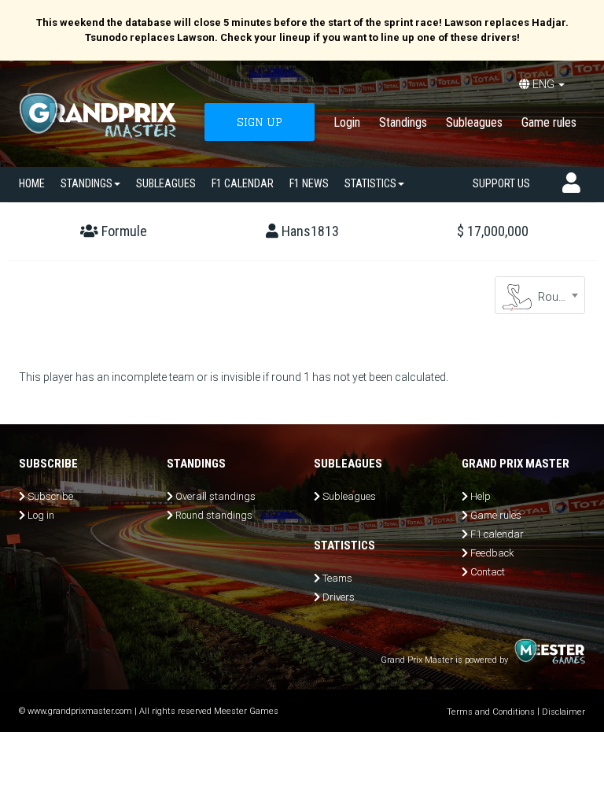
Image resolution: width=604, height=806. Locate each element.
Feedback (492, 553)
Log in (41, 515)
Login (346, 122)
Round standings (213, 515)
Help (480, 496)
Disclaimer (563, 712)
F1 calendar (243, 183)
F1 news (309, 183)
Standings (403, 122)
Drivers (338, 597)
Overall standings (215, 496)
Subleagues (474, 122)
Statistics (370, 183)
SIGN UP (259, 121)
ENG (543, 84)
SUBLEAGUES (166, 183)
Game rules (548, 122)
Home (32, 183)
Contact (487, 572)
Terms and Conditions (491, 712)
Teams (337, 578)
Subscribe (50, 496)
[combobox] (540, 295)
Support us (501, 183)
